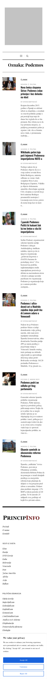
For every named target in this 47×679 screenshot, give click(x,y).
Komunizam (8, 580)
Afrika (5, 544)
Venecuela (7, 533)
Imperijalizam (8, 570)
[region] (23, 656)
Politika (33, 52)
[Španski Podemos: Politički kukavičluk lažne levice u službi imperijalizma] (9, 186)
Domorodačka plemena (12, 594)
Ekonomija (7, 620)
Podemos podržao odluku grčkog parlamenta (30, 353)
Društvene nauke (10, 623)
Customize (23, 667)
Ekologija (6, 598)
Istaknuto (6, 627)
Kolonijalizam (8, 573)
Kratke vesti (34, 347)
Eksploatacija (8, 591)
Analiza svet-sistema (11, 587)
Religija (6, 630)
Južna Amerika (9, 540)
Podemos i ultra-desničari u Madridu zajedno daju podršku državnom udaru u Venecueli (31, 277)
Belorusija (7, 530)
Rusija (5, 519)
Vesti (5, 613)
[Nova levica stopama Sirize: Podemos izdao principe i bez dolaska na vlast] (9, 51)
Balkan (5, 551)
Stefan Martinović (30, 69)
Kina (5, 516)
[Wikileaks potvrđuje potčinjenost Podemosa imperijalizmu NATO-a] (9, 116)
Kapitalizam (8, 577)
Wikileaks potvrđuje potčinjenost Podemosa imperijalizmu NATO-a (32, 123)
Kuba (5, 526)
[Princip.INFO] (23, 10)
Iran (4, 537)
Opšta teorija (8, 566)
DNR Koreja (8, 523)
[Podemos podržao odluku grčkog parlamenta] (9, 346)
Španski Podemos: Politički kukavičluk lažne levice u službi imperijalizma (31, 194)
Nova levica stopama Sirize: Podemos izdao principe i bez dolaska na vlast (31, 60)
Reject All (23, 673)
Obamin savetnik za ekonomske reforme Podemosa (31, 420)
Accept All (23, 660)
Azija (5, 547)
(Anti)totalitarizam (11, 584)
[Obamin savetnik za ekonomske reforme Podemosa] (9, 413)
